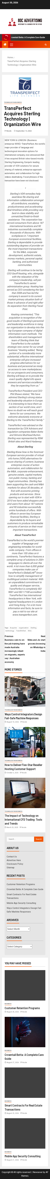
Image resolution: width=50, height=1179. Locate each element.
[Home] (5, 45)
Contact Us (12, 856)
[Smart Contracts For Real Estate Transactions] (25, 1082)
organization (24, 628)
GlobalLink (29, 572)
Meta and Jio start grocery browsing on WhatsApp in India (36, 643)
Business (8, 1004)
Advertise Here (14, 860)
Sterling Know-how (17, 452)
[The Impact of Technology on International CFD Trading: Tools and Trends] (25, 793)
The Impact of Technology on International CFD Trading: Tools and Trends (23, 819)
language (28, 543)
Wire (29, 631)
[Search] (45, 44)
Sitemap (10, 867)
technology (9, 631)
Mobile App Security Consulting (21, 903)
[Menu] (11, 44)
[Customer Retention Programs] (25, 985)
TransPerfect (28, 144)
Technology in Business (13, 102)
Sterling (33, 628)
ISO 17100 (24, 592)
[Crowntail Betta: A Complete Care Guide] (25, 1032)
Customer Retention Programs (21, 884)
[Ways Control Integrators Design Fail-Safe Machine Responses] (25, 691)
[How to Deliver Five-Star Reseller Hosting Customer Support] (25, 742)
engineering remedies (19, 546)
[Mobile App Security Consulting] (25, 1133)
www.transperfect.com (24, 614)
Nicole (9, 131)
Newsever (37, 1172)
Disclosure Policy (15, 864)
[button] (11, 44)
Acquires (13, 628)
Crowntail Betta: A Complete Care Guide (25, 889)
